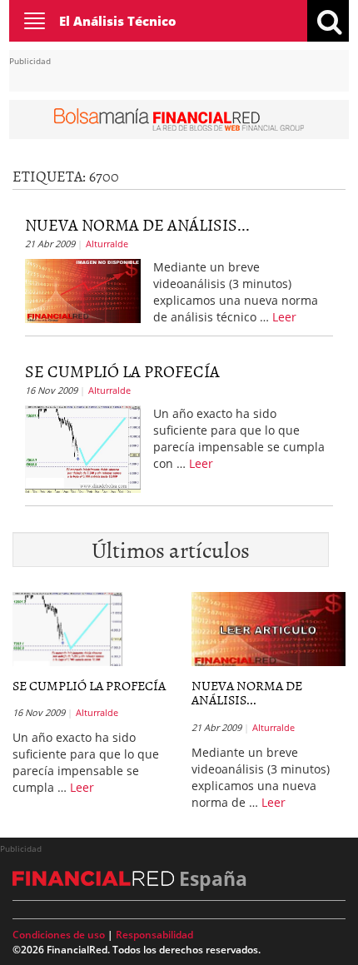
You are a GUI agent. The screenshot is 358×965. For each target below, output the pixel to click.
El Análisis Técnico (118, 20)
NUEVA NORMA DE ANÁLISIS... (137, 223)
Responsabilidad (154, 935)
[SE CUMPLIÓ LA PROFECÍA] (83, 448)
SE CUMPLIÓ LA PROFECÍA (122, 370)
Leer (284, 317)
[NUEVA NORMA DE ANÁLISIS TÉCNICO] (83, 289)
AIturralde (107, 243)
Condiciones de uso (58, 935)
